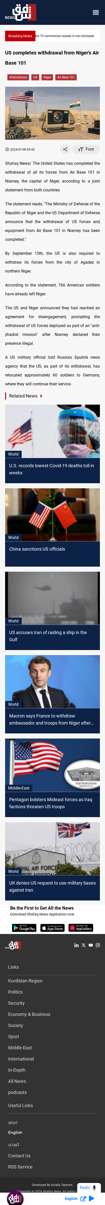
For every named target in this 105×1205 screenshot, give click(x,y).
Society (15, 1025)
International (18, 77)
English (15, 1133)
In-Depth (16, 1070)
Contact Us (19, 1155)
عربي (13, 1122)
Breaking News (20, 36)
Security (16, 1003)
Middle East (20, 1047)
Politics (15, 992)
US (35, 77)
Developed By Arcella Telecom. (52, 1185)
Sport (13, 1036)
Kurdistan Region (25, 980)
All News (17, 1081)
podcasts (17, 1092)
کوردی (13, 1144)
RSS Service (20, 1167)
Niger (47, 77)
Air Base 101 (66, 77)
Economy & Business (29, 1014)
